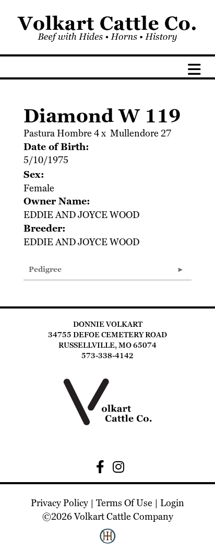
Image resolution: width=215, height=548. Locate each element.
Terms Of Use (124, 503)
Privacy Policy (59, 503)
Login (172, 503)
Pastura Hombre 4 (61, 133)
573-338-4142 (107, 355)
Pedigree (45, 269)
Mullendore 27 (140, 133)
